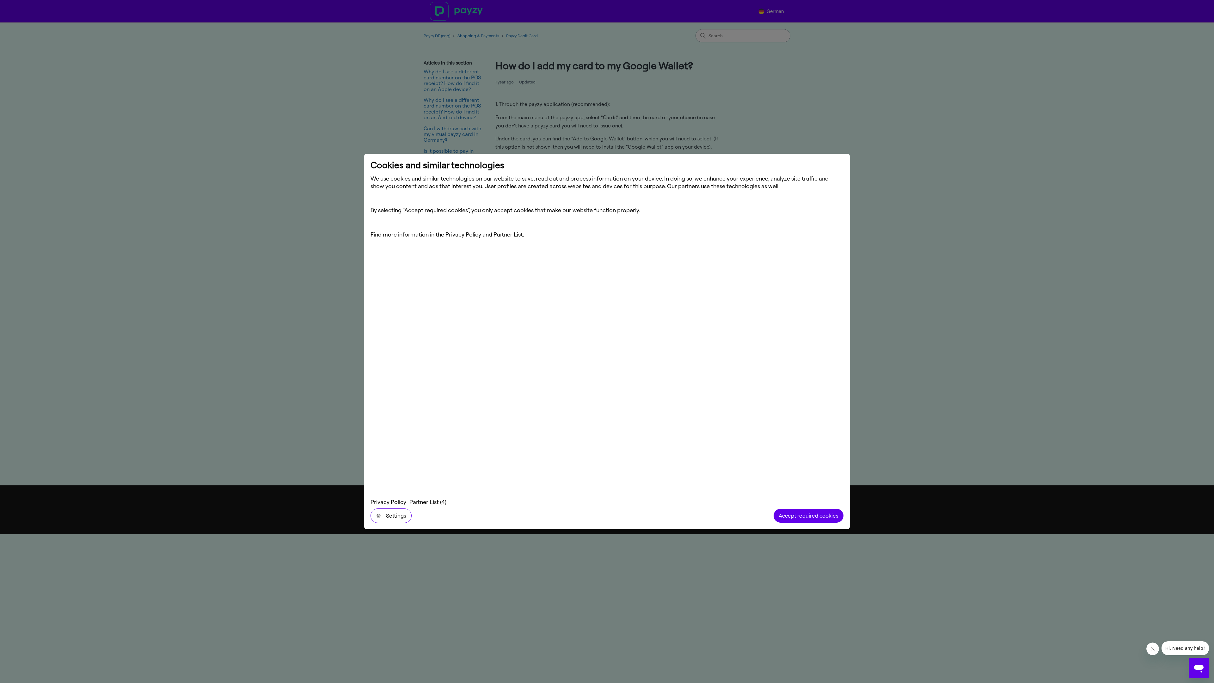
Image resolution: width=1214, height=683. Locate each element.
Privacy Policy (388, 502)
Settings (396, 515)
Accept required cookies (808, 515)
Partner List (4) (427, 502)
